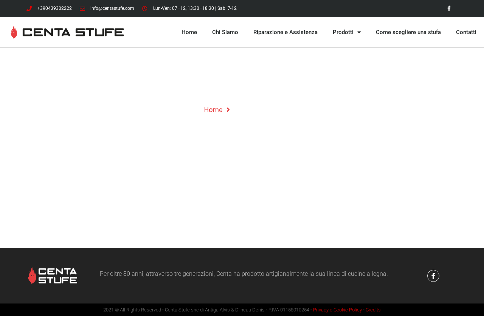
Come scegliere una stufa (408, 32)
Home (189, 32)
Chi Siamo (225, 32)
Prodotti (343, 32)
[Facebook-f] (433, 276)
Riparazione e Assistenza (285, 32)
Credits (373, 310)
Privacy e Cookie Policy (337, 310)
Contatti (466, 32)
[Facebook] (449, 8)
